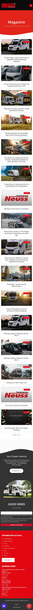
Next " (19, 435)
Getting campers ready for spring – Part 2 (16, 334)
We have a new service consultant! (16, 209)
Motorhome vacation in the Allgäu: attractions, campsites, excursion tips (16, 233)
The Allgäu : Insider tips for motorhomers (16, 285)
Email (2, 510)
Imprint (16, 604)
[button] (31, 5)
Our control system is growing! (16, 405)
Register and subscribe (16, 525)
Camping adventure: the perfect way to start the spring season (16, 134)
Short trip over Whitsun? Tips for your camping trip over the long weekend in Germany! (16, 260)
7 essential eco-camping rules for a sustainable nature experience (16, 185)
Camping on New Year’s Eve (16, 383)
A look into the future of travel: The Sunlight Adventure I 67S (16, 85)
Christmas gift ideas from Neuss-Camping (17, 429)
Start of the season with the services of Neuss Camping (17, 310)
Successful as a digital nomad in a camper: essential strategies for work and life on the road (16, 160)
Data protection (16, 607)
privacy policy (22, 522)
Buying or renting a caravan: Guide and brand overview (16, 110)
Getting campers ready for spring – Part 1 (16, 359)
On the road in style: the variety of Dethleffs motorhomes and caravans (16, 59)
